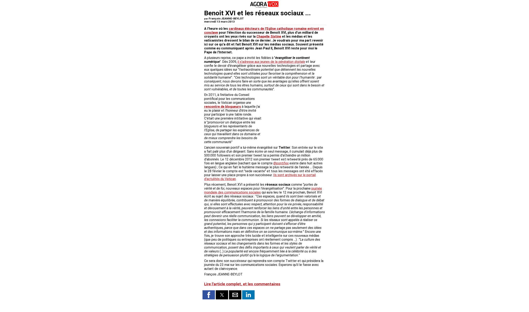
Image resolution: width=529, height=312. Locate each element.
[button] (209, 294)
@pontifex (281, 163)
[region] (294, 114)
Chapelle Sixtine (268, 36)
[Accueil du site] (264, 7)
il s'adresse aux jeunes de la (271, 62)
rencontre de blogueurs (222, 107)
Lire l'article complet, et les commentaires (242, 284)
